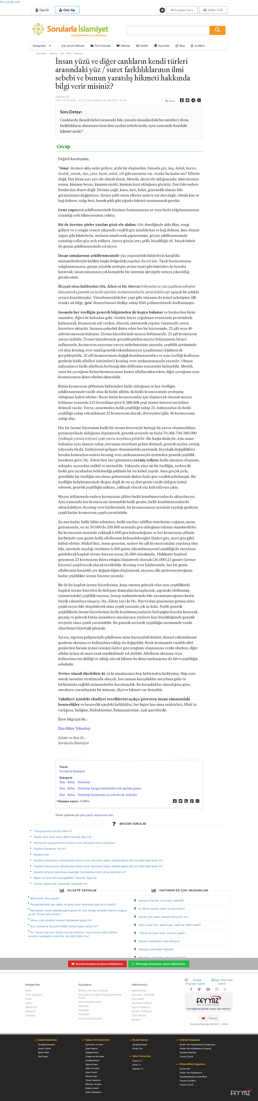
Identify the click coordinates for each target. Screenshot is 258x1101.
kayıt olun (107, 815)
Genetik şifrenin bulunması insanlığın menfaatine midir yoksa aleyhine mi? (80, 872)
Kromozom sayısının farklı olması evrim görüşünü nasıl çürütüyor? (75, 842)
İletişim (136, 1019)
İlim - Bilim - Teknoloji (72, 53)
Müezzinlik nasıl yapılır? (45, 898)
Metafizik (31, 1007)
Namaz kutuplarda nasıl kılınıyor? (159, 941)
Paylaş (171, 101)
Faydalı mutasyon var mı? (50, 848)
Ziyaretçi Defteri (142, 1002)
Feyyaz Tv (137, 1061)
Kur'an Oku (185, 1069)
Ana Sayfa (41, 53)
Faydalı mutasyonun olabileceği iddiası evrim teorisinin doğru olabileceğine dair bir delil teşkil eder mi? (98, 860)
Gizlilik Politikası (141, 1011)
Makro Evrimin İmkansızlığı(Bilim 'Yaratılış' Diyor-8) (65, 877)
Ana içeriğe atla (10, 1)
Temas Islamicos (93, 1080)
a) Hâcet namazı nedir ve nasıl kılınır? (161, 908)
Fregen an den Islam (94, 1056)
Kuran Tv (136, 1065)
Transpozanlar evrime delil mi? (53, 831)
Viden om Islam (92, 1068)
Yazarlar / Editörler (143, 994)
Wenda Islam (91, 1076)
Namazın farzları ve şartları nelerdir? (161, 900)
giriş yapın (86, 815)
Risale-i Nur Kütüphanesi (191, 1073)
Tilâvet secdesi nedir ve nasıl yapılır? (161, 933)
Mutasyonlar (41, 854)
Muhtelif (30, 1011)
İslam (28, 1002)
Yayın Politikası (141, 1007)
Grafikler (200, 45)
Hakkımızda (139, 990)
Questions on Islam (94, 1044)
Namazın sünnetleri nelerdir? (156, 949)
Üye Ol (44, 10)
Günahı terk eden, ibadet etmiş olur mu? (163, 916)
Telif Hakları (139, 1015)
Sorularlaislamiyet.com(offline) (193, 1077)
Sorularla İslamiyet (72, 771)
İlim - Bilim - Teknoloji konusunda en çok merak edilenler (98, 795)
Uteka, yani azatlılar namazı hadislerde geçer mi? (61, 920)
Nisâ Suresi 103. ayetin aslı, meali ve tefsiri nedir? (169, 925)
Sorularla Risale (139, 1044)
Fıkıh (28, 990)
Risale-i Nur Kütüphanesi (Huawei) (195, 1048)
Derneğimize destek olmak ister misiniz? (209, 1008)
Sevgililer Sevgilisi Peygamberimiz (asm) (99, 996)
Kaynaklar (138, 998)
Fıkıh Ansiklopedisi (89, 1001)
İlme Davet (43, 1056)
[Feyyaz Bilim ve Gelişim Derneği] (208, 1001)
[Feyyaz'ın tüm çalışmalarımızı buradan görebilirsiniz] (241, 1092)
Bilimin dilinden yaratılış (93, 990)
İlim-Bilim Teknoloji (74, 728)
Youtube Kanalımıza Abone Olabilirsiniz (99, 963)
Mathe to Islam (92, 1088)
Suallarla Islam (92, 1052)
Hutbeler (83, 1010)
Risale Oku (137, 1048)
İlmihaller (84, 1014)
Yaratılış (53, 53)
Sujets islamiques (93, 1092)
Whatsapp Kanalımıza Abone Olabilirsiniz (160, 963)
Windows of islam (93, 1084)
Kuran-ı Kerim (44, 1048)
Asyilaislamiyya (92, 1060)
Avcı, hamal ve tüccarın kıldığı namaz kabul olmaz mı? (64, 926)
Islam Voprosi (91, 1048)
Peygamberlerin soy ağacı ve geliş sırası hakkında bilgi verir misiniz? (73, 904)
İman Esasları (33, 994)
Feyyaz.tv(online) (188, 1080)
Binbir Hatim (43, 1052)
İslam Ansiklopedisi (90, 1018)
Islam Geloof (91, 1072)
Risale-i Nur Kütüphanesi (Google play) (197, 1044)
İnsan (28, 998)
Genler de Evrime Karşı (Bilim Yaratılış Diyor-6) (63, 836)
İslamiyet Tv (138, 1069)
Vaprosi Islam (91, 1064)
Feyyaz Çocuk (186, 1056)
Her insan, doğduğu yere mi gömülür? (162, 957)
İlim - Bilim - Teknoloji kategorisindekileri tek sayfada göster (100, 788)
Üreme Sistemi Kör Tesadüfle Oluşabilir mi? (61, 883)
